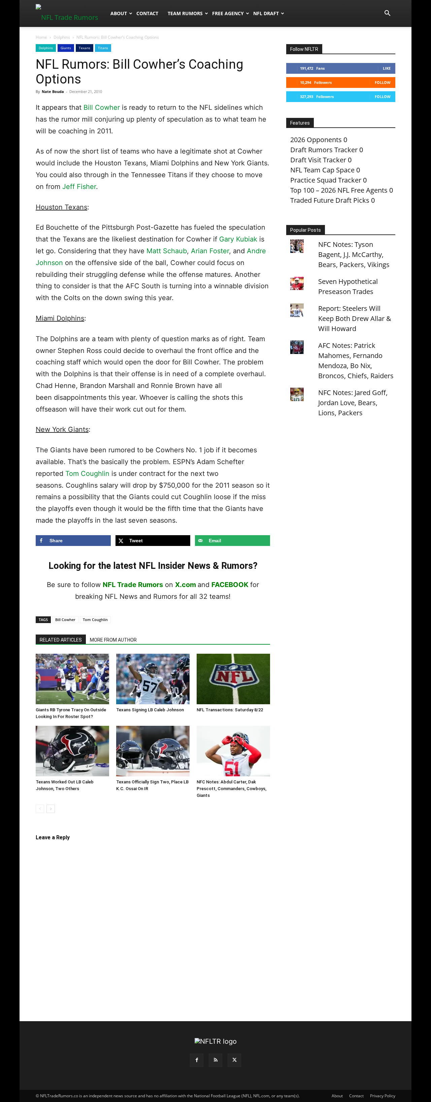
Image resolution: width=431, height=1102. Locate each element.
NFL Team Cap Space (322, 169)
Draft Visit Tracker (318, 159)
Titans (103, 47)
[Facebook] (196, 1060)
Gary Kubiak (238, 239)
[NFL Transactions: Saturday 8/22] (233, 679)
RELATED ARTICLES (61, 640)
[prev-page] (40, 809)
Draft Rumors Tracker (324, 149)
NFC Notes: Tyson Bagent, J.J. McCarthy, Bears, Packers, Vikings (354, 254)
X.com (185, 585)
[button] (387, 13)
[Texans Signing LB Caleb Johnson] (153, 679)
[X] (234, 1060)
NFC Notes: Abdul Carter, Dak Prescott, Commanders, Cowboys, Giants (231, 788)
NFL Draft (266, 13)
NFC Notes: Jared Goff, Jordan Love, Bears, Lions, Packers (353, 402)
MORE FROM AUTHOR (113, 640)
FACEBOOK (229, 585)
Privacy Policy (382, 1096)
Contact (147, 13)
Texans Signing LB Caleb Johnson (150, 709)
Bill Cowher (102, 107)
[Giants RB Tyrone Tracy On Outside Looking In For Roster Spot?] (72, 679)
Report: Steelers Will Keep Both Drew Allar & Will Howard (354, 318)
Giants (66, 47)
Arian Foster (210, 251)
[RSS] (215, 1060)
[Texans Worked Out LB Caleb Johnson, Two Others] (72, 751)
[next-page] (50, 809)
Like (387, 68)
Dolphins (62, 37)
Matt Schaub (166, 251)
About (118, 13)
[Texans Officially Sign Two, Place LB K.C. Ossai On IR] (153, 751)
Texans (84, 47)
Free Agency (228, 13)
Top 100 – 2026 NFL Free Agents (339, 190)
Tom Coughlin (87, 473)
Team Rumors (185, 13)
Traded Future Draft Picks (329, 200)
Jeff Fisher (79, 187)
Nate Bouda (53, 91)
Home (41, 37)
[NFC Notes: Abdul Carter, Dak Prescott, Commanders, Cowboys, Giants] (233, 751)
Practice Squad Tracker (325, 180)
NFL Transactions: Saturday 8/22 (230, 709)
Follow (383, 82)
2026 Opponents (316, 139)
